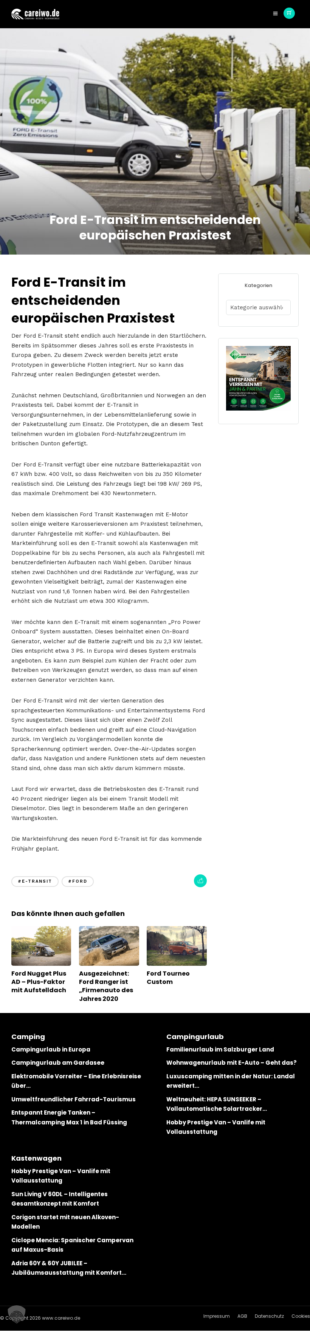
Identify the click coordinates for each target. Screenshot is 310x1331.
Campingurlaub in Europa (50, 1049)
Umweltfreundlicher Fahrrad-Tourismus (73, 1099)
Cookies (300, 1316)
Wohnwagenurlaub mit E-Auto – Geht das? (231, 1063)
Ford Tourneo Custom (168, 977)
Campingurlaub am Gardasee (57, 1063)
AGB (242, 1316)
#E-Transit (35, 881)
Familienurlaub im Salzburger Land (220, 1049)
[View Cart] (289, 13)
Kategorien (258, 285)
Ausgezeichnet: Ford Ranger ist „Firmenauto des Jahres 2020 (106, 986)
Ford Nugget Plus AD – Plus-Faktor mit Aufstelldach (38, 982)
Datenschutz (269, 1316)
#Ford (77, 881)
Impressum (216, 1316)
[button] (16, 1314)
